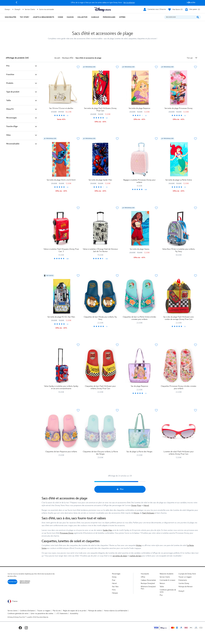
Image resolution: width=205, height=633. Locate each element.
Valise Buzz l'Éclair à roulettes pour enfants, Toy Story (178, 250)
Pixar (139, 505)
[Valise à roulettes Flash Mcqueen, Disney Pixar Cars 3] (61, 228)
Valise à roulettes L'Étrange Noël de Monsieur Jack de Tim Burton (100, 250)
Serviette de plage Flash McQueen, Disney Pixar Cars (100, 109)
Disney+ (7, 9)
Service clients (12, 611)
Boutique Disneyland (148, 583)
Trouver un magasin (185, 577)
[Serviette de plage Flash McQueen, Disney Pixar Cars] (100, 87)
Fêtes (8, 135)
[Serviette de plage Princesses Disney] (178, 87)
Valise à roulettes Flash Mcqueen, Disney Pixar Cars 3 (61, 250)
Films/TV (10, 109)
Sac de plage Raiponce (139, 386)
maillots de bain (135, 556)
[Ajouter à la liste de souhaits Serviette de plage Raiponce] (156, 67)
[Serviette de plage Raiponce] (139, 87)
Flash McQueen (148, 513)
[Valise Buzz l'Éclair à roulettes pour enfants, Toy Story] (178, 228)
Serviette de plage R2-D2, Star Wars (61, 317)
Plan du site (57, 611)
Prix (7, 66)
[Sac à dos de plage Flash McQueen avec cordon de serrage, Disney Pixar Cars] (178, 296)
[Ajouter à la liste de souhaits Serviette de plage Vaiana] (156, 207)
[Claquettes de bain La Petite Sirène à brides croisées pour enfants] (139, 296)
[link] (61, 115)
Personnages (11, 118)
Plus (121, 489)
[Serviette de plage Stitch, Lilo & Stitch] (61, 159)
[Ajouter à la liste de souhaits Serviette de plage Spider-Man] (117, 138)
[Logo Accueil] (102, 9)
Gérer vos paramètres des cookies (41, 613)
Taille (8, 100)
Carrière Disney (184, 583)
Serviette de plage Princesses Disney (179, 108)
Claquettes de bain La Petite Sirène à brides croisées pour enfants (139, 318)
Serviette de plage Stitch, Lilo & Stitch (61, 180)
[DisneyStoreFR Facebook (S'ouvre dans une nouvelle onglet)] (20, 628)
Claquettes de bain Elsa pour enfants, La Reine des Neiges (100, 452)
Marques (115, 593)
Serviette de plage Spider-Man (100, 180)
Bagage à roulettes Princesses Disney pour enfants (139, 181)
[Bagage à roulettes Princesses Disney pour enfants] (139, 159)
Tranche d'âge (12, 126)
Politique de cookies (95, 611)
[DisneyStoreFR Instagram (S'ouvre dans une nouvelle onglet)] (26, 628)
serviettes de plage (120, 556)
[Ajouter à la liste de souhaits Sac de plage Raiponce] (156, 344)
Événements (183, 580)
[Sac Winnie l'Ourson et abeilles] (61, 87)
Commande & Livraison (167, 580)
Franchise (10, 74)
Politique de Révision (186, 587)
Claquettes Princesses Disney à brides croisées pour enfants (178, 387)
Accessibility (74, 613)
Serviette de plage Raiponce (139, 108)
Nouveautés (145, 574)
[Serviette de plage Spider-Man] (100, 159)
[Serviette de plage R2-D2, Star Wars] (61, 296)
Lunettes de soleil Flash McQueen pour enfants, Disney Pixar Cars (178, 452)
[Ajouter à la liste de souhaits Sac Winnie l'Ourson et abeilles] (78, 67)
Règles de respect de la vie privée (74, 611)
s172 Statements (62, 613)
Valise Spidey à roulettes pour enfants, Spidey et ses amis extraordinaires (61, 387)
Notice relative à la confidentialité (115, 611)
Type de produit (12, 92)
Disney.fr (17, 9)
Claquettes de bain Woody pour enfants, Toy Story (100, 318)
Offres (143, 577)
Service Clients (30, 9)
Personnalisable (12, 144)
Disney (133, 505)
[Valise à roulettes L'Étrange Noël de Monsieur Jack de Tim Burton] (100, 228)
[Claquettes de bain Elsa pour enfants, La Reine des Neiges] (100, 431)
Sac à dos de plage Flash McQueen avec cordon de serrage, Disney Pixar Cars (178, 318)
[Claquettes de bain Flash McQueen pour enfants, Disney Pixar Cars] (100, 365)
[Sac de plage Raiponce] (139, 365)
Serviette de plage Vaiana (139, 249)
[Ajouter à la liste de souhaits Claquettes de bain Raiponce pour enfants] (78, 410)
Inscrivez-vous (12, 582)
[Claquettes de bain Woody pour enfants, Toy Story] (100, 296)
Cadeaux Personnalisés (148, 580)
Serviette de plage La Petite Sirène (178, 180)
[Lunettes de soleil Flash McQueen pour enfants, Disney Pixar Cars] (178, 431)
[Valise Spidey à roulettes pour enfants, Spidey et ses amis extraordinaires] (61, 365)
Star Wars (115, 587)
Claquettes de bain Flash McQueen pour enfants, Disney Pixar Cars (100, 387)
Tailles (162, 587)
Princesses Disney (67, 533)
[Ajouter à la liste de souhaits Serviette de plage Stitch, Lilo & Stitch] (78, 138)
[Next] (189, 2)
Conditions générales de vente (18, 613)
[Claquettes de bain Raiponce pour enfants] (61, 431)
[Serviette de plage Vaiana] (139, 228)
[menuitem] (10, 17)
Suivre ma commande (46, 9)
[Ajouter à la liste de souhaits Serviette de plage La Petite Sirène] (195, 138)
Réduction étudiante (166, 574)
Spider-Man (107, 530)
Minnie (136, 513)
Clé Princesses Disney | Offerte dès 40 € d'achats (102, 3)
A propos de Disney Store (187, 574)
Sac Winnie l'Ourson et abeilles (61, 108)
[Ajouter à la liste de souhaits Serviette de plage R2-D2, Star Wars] (78, 275)
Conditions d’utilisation (27, 611)
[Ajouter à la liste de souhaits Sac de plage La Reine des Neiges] (156, 410)
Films (114, 590)
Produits (9, 83)
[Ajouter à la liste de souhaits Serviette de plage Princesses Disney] (195, 67)
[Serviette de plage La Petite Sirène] (178, 159)
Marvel (146, 505)
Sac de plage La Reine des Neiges (139, 451)
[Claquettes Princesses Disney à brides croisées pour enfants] (178, 365)
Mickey (138, 545)
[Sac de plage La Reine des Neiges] (139, 431)
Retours (162, 583)
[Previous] (16, 2)
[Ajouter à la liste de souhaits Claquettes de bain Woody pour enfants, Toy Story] (117, 275)
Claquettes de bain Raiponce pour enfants (61, 451)
